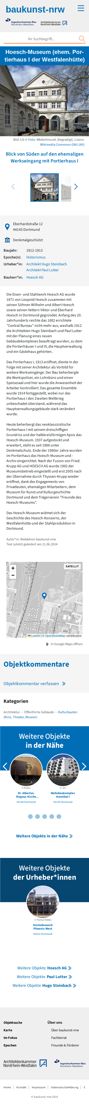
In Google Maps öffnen (66, 644)
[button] (76, 186)
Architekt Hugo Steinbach (46, 264)
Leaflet (35, 636)
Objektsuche (13, 1022)
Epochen (10, 1045)
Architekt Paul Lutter (42, 270)
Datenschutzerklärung (64, 1087)
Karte (8, 1030)
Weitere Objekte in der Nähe (42, 836)
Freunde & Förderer (65, 1045)
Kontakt (21, 1087)
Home (7, 1087)
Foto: (32, 139)
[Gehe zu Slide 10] (58, 816)
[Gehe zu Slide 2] (30, 816)
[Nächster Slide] (84, 766)
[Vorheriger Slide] (5, 766)
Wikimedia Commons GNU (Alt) (62, 144)
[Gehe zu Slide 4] (37, 816)
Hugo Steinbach (42, 985)
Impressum (39, 1087)
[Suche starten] (82, 39)
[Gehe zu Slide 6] (44, 816)
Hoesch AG (34, 277)
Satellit (72, 566)
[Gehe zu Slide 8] (51, 816)
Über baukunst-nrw (65, 1030)
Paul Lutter (42, 977)
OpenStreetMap (55, 636)
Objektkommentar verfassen (31, 683)
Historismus (36, 257)
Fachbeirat (59, 1037)
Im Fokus (10, 1037)
